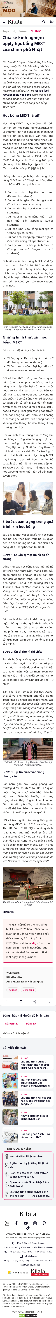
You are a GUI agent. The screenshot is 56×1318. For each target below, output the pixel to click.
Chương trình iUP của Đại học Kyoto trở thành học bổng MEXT (36, 1100)
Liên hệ (6, 1260)
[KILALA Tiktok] (28, 1227)
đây (34, 943)
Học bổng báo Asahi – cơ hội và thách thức (35, 1135)
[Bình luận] (7, 1002)
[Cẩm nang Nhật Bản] (28, 1214)
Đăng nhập (11, 1023)
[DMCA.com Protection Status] (28, 1315)
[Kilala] (15, 22)
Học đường (20, 31)
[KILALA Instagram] (35, 1223)
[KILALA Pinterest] (44, 1223)
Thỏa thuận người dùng (29, 1265)
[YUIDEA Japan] (18, 1272)
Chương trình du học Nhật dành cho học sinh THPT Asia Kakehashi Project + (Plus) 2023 (35, 1064)
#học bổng (28, 989)
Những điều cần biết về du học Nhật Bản (34, 1117)
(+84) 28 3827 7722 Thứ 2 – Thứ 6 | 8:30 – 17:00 (30, 1251)
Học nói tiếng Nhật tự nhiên (26, 1156)
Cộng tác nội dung (21, 1260)
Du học (35, 31)
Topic (6, 31)
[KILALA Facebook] (7, 1223)
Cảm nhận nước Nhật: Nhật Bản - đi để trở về (29, 1184)
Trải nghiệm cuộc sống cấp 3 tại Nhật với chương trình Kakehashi (35, 1082)
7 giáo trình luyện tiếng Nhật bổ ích (28, 1165)
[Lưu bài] (21, 1002)
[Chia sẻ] (35, 1002)
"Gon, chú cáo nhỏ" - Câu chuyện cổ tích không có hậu (28, 1174)
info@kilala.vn (30, 1256)
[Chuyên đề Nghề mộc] (28, 8)
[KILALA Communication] (40, 1272)
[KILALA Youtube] (25, 1223)
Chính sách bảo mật (43, 1260)
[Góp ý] (49, 1002)
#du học (13, 989)
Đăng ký (31, 1023)
